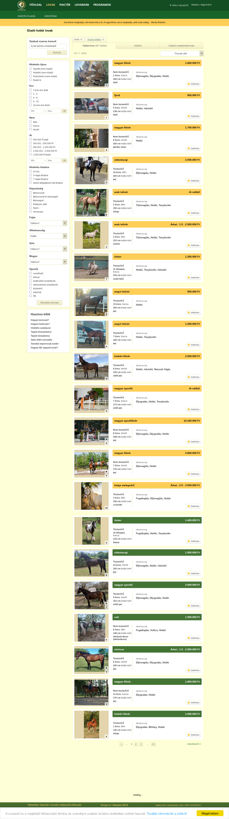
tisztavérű (37, 288)
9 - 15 (36, 101)
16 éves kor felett (41, 105)
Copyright (54, 805)
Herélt (36, 129)
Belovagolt (38, 200)
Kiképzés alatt (40, 204)
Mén (35, 122)
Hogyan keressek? (40, 320)
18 (153, 744)
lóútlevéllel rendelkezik (44, 281)
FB (34, 296)
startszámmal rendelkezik (45, 285)
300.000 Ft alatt (40, 139)
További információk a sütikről (167, 813)
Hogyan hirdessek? (40, 324)
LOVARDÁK (82, 4)
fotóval (36, 277)
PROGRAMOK (102, 4)
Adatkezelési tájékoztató (70, 805)
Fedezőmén (45, 76)
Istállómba (195, 84)
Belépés (195, 4)
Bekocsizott (38, 193)
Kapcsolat (44, 805)
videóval (37, 292)
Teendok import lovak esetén (45, 344)
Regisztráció (206, 4)
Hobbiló (43, 72)
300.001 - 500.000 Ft (43, 143)
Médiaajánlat (33, 805)
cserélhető (38, 273)
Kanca (36, 126)
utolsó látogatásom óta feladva (48, 183)
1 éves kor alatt (40, 90)
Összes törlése (94, 39)
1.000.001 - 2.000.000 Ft (45, 151)
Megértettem (210, 813)
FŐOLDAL (36, 4)
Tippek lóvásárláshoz (41, 332)
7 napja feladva (40, 179)
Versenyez (38, 212)
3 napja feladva (40, 175)
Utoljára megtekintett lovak (181, 45)
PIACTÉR (64, 4)
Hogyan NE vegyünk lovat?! (44, 347)
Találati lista (94, 45)
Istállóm (138, 45)
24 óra (36, 171)
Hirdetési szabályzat (40, 328)
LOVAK (50, 4)
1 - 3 (35, 94)
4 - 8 (35, 97)
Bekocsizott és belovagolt (45, 196)
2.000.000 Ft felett (41, 155)
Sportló (42, 69)
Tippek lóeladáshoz (40, 336)
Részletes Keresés (49, 302)
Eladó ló (37, 80)
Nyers (36, 208)
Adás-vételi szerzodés (41, 340)
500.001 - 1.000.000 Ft (44, 147)
